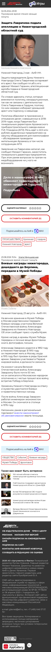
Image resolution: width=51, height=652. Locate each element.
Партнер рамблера (25, 639)
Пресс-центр (39, 531)
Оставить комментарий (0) (25, 218)
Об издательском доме (16, 531)
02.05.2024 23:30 (9, 11)
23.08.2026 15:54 (8, 257)
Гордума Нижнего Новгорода (16, 68)
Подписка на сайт (13, 545)
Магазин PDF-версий (26, 535)
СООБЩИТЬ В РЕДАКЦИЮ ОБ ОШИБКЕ (22, 552)
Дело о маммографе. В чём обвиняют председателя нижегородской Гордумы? (23, 181)
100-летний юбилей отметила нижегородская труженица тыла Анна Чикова (29, 476)
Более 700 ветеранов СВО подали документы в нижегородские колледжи (30, 493)
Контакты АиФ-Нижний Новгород (22, 549)
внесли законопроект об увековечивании (20, 414)
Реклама (7, 535)
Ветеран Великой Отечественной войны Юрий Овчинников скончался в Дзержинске (30, 511)
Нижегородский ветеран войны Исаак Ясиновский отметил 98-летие (29, 501)
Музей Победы (8, 308)
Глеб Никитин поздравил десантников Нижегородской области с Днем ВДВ (29, 484)
